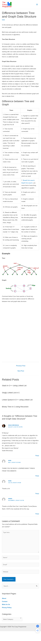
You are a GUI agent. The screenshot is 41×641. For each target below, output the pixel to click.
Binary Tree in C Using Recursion (15, 407)
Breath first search (29, 180)
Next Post (21, 371)
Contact (4, 601)
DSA (3, 20)
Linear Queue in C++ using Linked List (17, 400)
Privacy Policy (7, 607)
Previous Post (20, 366)
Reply (37, 455)
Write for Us (6, 604)
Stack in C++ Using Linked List (14, 385)
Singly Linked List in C (11, 393)
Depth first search (27, 183)
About (4, 598)
